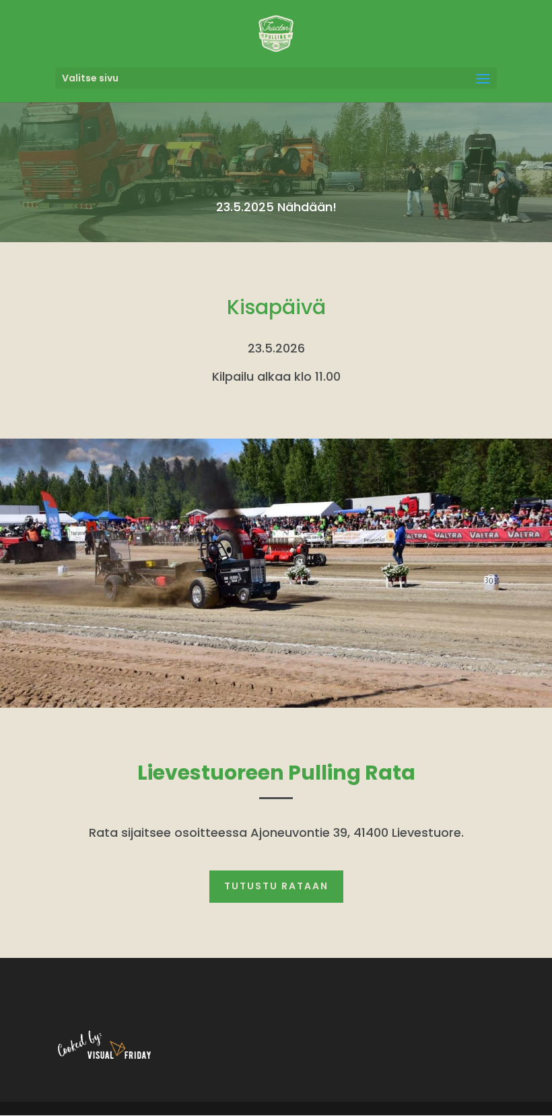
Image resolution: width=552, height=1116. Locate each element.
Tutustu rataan (276, 886)
